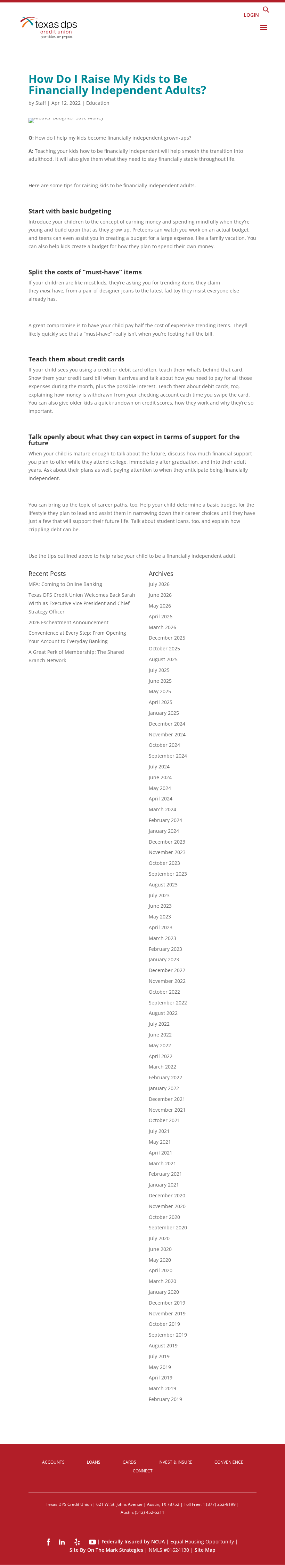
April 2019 (160, 1377)
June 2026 (160, 595)
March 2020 (162, 1281)
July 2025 (159, 670)
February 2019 (165, 1399)
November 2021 (167, 1109)
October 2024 (164, 745)
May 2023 (160, 916)
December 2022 (167, 970)
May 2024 (160, 788)
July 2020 (159, 1238)
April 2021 (160, 1152)
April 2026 (160, 616)
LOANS (93, 1462)
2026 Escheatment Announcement (68, 622)
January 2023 (164, 959)
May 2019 (160, 1367)
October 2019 (164, 1324)
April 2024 (160, 798)
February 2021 (165, 1174)
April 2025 (160, 702)
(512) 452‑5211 (149, 1512)
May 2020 (160, 1260)
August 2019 (163, 1345)
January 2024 (164, 831)
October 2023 (164, 863)
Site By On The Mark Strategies (106, 1550)
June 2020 (160, 1249)
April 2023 (160, 927)
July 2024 (159, 766)
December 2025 (167, 637)
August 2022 (163, 1013)
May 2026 (160, 605)
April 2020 (160, 1270)
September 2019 (168, 1334)
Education (97, 103)
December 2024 (167, 723)
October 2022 (164, 991)
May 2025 (160, 691)
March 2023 (162, 938)
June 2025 (160, 681)
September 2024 (168, 755)
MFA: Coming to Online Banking (65, 584)
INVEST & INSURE (175, 1462)
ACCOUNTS (53, 1462)
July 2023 (159, 895)
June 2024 (160, 777)
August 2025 (163, 659)
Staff (40, 103)
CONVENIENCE (228, 1462)
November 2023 (167, 852)
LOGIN (251, 14)
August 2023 (163, 884)
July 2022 (159, 1023)
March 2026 (162, 627)
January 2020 (164, 1292)
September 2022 (168, 1002)
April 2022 (160, 1056)
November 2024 (167, 734)
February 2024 (165, 820)
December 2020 (167, 1195)
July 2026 (159, 584)
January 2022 (164, 1088)
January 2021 (164, 1184)
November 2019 (167, 1313)
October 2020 (164, 1217)
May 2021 (160, 1141)
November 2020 (167, 1206)
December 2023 (167, 841)
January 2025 (164, 713)
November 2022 (167, 981)
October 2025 (164, 648)
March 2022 (162, 1066)
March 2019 (162, 1388)
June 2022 (160, 1034)
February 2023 (165, 949)
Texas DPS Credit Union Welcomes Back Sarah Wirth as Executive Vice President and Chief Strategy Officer (81, 603)
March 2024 (162, 809)
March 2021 (162, 1163)
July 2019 (159, 1356)
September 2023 (168, 873)
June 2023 (160, 905)
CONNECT (143, 1471)
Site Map (205, 1550)
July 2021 (159, 1131)
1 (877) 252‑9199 (219, 1504)
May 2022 (160, 1045)
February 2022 (165, 1077)
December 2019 (167, 1302)
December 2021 (167, 1099)
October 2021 (164, 1120)
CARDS (129, 1462)
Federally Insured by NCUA (133, 1541)
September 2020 (168, 1227)
